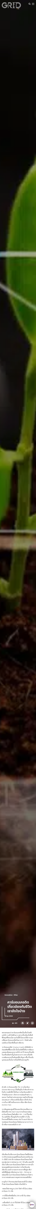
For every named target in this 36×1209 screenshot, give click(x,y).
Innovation (8, 995)
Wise (16, 995)
